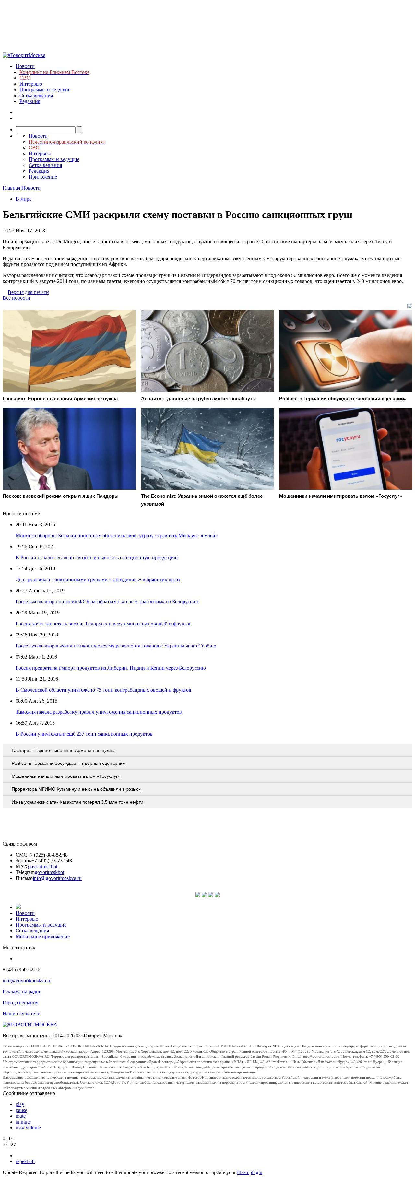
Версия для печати (28, 292)
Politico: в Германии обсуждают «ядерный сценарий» (68, 763)
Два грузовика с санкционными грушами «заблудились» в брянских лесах (98, 579)
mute (21, 1116)
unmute (23, 1122)
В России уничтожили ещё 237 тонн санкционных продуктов (84, 734)
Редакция (29, 101)
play (20, 1104)
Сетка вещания (36, 95)
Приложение (43, 177)
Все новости (16, 298)
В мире (23, 199)
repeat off (25, 1161)
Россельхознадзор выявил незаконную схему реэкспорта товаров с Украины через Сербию (116, 645)
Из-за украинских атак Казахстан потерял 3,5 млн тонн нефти (77, 802)
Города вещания (20, 1002)
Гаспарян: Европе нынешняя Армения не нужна (63, 750)
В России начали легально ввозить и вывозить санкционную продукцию (97, 557)
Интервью (30, 84)
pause (21, 1110)
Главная (11, 188)
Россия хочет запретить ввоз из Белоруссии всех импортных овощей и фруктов (104, 623)
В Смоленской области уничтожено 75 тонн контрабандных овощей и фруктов (103, 690)
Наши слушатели (22, 1013)
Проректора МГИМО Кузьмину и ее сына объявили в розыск (76, 789)
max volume (28, 1127)
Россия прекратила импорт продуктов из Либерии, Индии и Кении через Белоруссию (111, 668)
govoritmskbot (42, 866)
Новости (25, 66)
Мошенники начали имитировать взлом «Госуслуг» (66, 776)
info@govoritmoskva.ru (57, 878)
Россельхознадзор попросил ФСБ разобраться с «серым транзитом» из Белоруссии (107, 601)
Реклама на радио (22, 991)
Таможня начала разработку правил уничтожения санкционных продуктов (99, 712)
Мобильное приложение (43, 936)
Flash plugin (249, 1172)
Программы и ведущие (44, 89)
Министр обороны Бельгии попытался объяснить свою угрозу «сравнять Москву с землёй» (117, 535)
